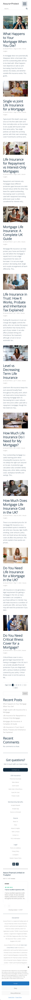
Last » (16, 688)
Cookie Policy (11, 997)
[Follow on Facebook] (17, 864)
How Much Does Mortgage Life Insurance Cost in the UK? (15, 506)
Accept (15, 983)
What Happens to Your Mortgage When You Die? (15, 39)
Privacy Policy (18, 997)
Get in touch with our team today (15, 764)
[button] (28, 967)
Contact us (15, 770)
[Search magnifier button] (26, 8)
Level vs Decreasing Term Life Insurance (11, 371)
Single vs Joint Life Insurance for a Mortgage (14, 105)
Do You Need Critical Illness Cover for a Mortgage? (13, 641)
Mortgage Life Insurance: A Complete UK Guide (13, 232)
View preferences (15, 993)
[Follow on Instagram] (13, 864)
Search (25, 693)
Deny (15, 988)
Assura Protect (9, 49)
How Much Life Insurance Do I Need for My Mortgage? (14, 439)
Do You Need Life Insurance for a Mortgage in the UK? (14, 574)
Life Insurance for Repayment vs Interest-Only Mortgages (14, 165)
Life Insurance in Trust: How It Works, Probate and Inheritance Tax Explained (15, 302)
